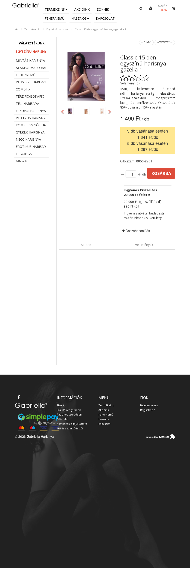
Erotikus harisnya (31, 146)
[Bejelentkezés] (150, 8)
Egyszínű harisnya (57, 29)
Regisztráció (147, 410)
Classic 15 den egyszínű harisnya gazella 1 (100, 29)
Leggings (24, 154)
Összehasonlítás (137, 230)
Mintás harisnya (30, 60)
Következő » (165, 42)
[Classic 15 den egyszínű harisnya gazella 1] (70, 111)
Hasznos (79, 18)
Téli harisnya (27, 103)
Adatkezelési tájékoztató (72, 423)
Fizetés (61, 405)
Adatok (86, 244)
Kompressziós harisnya (31, 125)
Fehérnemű (54, 18)
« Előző (146, 42)
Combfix (23, 89)
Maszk (21, 161)
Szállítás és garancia (69, 410)
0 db (164, 10)
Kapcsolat (105, 18)
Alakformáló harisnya (31, 67)
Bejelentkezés (149, 405)
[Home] (25, 5)
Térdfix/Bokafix (30, 96)
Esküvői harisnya (31, 111)
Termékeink (55, 9)
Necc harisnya (28, 139)
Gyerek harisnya (30, 132)
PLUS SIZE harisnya (31, 82)
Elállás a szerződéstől (70, 428)
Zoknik (103, 9)
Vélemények (144, 244)
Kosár (162, 5)
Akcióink (82, 9)
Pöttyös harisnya (31, 118)
